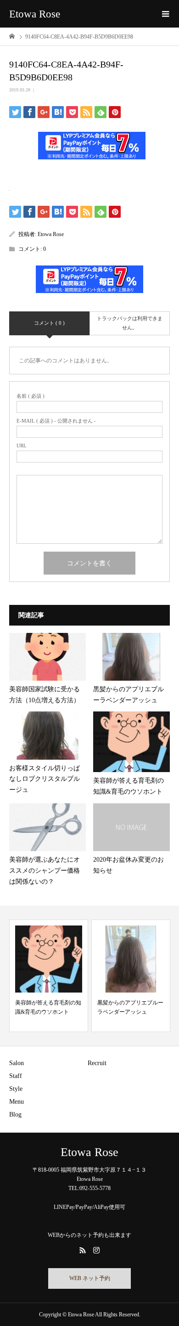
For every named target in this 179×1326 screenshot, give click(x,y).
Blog (15, 1114)
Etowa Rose (34, 14)
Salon (16, 1063)
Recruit (97, 1063)
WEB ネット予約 (89, 1278)
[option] (48, 976)
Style (15, 1088)
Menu (16, 1101)
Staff (15, 1075)
